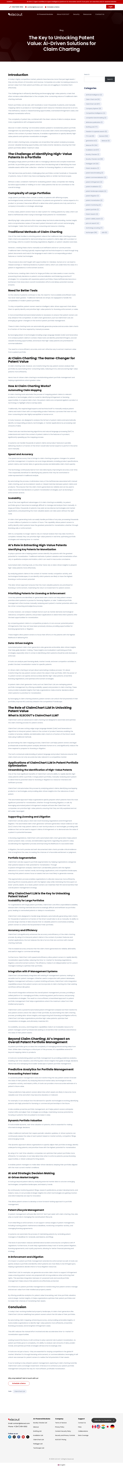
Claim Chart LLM (93, 99)
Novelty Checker (92, 154)
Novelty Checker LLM (94, 159)
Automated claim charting (18, 565)
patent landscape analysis (96, 191)
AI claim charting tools (20, 142)
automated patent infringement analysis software (35, 805)
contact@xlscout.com (21, 1423)
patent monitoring (93, 205)
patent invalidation (93, 187)
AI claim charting (21, 128)
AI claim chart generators (41, 318)
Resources (87, 14)
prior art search (92, 223)
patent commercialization (96, 177)
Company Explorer (93, 109)
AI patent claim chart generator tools (22, 684)
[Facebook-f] (18, 1436)
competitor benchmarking (96, 118)
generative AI (91, 141)
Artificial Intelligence (94, 95)
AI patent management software (20, 1214)
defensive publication (94, 122)
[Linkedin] (9, 1436)
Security (76, 14)
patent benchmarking (94, 173)
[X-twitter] (27, 1436)
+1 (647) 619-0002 (20, 1426)
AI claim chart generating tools (20, 519)
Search (86, 74)
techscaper (91, 232)
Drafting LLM (92, 127)
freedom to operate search (96, 131)
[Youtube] (23, 1436)
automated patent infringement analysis (45, 1010)
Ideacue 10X (91, 145)
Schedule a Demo (19, 1383)
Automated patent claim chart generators (24, 647)
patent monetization (94, 200)
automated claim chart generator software (35, 824)
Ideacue (106, 141)
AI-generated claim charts (43, 597)
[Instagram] (14, 1436)
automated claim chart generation (53, 838)
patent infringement (94, 182)
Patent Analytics (92, 168)
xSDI (104, 232)
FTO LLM (90, 136)
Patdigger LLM (92, 164)
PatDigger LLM (37, 1444)
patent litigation (92, 196)
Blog (61, 30)
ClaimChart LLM (64, 318)
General (103, 136)
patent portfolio (92, 210)
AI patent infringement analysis (20, 868)
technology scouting (94, 228)
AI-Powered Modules (45, 14)
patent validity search (94, 219)
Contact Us (99, 14)
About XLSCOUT (63, 14)
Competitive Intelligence (95, 113)
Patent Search (92, 214)
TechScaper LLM (38, 1448)
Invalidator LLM (92, 150)
